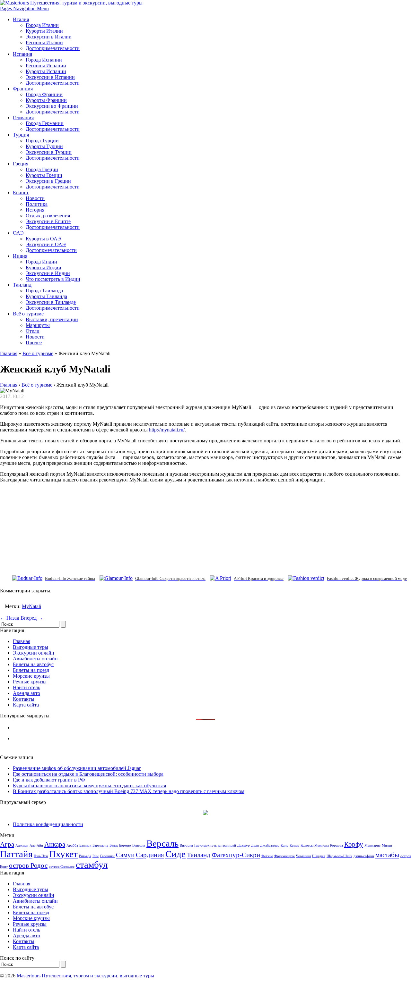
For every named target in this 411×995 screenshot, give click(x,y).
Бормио (125, 845)
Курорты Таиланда (46, 296)
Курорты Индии (43, 267)
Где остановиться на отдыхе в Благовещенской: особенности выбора (88, 774)
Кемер (294, 845)
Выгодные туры (30, 647)
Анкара (54, 844)
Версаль (162, 843)
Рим (95, 856)
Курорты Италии (44, 31)
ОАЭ (18, 233)
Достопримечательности (53, 48)
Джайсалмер (269, 845)
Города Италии (42, 25)
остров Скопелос (61, 866)
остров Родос (28, 865)
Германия (23, 117)
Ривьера (85, 856)
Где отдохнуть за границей (215, 845)
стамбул (92, 864)
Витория (186, 845)
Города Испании (44, 60)
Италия (21, 19)
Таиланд (22, 285)
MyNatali (31, 606)
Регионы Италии (44, 42)
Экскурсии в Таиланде (51, 302)
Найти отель (26, 687)
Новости (35, 198)
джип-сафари (364, 856)
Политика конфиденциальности (48, 824)
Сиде (175, 854)
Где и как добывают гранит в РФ (49, 779)
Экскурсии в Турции (49, 152)
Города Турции (42, 140)
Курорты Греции (44, 175)
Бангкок (85, 845)
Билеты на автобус (33, 664)
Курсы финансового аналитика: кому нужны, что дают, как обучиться (89, 785)
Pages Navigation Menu (24, 8)
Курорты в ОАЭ (43, 238)
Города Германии (45, 123)
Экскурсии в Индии (48, 273)
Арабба (72, 845)
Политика (37, 204)
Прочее (34, 342)
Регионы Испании (46, 65)
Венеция (138, 845)
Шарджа (318, 856)
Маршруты (38, 325)
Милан (387, 845)
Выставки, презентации (52, 319)
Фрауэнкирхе (284, 856)
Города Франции (44, 94)
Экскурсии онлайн (33, 653)
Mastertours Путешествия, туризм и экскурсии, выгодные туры (85, 975)
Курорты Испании (46, 71)
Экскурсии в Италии (49, 36)
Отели (32, 331)
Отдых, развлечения (48, 215)
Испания (22, 54)
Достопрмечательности (51, 250)
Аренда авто (26, 693)
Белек (113, 845)
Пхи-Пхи (41, 856)
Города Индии (41, 261)
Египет (21, 192)
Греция (20, 163)
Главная (8, 353)
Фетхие (267, 856)
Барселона (100, 845)
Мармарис (372, 845)
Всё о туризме (28, 313)
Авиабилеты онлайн (35, 658)
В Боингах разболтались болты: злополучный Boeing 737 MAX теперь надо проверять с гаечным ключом (128, 791)
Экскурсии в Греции (48, 181)
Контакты (23, 699)
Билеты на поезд (31, 670)
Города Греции (42, 169)
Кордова (336, 845)
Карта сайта (26, 704)
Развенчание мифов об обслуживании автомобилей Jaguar (77, 768)
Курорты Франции (46, 100)
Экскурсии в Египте (48, 221)
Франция (23, 88)
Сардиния (150, 855)
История (35, 210)
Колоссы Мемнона (315, 845)
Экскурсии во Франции (52, 106)
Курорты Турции (44, 146)
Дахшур (243, 845)
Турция (21, 135)
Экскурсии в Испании (50, 77)
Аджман (21, 845)
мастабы (387, 855)
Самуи (125, 855)
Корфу (353, 844)
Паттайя (16, 854)
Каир (284, 845)
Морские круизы (31, 676)
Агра (7, 844)
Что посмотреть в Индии (53, 279)
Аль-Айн (36, 845)
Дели (255, 845)
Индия (20, 256)
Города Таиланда (44, 290)
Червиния (303, 856)
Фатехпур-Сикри (236, 855)
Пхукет (63, 854)
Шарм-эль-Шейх (339, 856)
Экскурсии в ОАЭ (46, 244)
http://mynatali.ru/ (167, 429)
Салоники (107, 856)
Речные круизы (30, 681)
